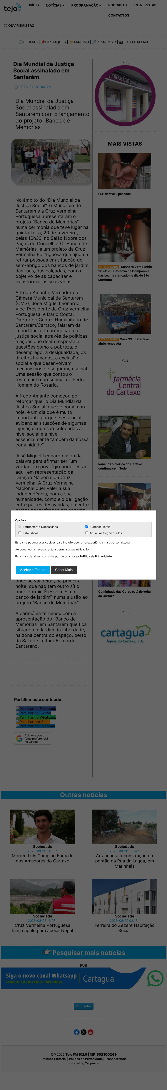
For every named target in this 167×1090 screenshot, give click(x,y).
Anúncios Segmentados (105, 533)
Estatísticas (30, 533)
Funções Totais (99, 526)
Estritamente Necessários (40, 526)
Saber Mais (64, 570)
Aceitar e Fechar (32, 570)
